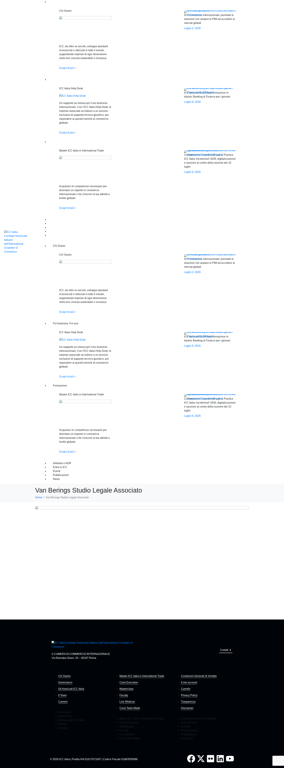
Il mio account (189, 682)
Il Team (62, 695)
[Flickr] (210, 759)
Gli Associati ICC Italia (71, 688)
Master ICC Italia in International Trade (141, 676)
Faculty (123, 695)
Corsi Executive (128, 682)
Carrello (185, 688)
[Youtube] (230, 759)
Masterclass (126, 688)
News (50, 235)
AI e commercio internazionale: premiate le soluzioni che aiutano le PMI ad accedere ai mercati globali (209, 19)
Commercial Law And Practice (205, 154)
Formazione (53, 142)
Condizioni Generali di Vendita (199, 676)
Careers (63, 701)
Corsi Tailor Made (129, 708)
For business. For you (58, 79)
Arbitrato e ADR (55, 219)
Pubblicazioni (54, 231)
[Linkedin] (220, 759)
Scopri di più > (67, 68)
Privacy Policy (189, 695)
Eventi (51, 227)
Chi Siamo (53, 2)
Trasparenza (188, 701)
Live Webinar (127, 701)
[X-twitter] (201, 759)
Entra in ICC (53, 223)
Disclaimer (187, 708)
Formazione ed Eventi (200, 92)
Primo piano (194, 14)
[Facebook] (191, 759)
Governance (65, 682)
